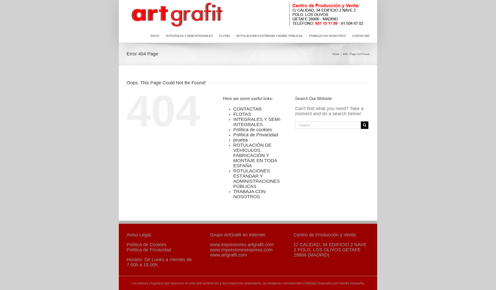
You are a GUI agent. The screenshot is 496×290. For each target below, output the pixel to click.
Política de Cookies (146, 244)
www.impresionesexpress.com (241, 249)
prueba (240, 140)
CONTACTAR (247, 109)
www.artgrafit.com (228, 255)
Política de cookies (252, 129)
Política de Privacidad (255, 134)
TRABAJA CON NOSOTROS (249, 194)
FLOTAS (242, 114)
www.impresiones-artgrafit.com (242, 244)
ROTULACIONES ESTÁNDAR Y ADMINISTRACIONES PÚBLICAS (256, 178)
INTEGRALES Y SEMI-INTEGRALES (257, 122)
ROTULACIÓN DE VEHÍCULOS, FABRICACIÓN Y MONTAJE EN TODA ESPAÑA (255, 155)
